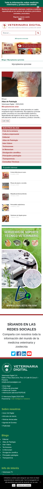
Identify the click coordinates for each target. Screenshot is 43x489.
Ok (14, 485)
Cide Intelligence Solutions (20, 395)
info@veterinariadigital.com (11, 378)
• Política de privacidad (10, 385)
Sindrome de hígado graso (18, 212)
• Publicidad (6, 422)
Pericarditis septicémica (17, 201)
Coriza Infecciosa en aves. (18, 169)
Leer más (5, 117)
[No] (40, 482)
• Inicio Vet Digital (8, 409)
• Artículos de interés (9, 413)
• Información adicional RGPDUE (13, 389)
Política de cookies (24, 485)
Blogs (4, 56)
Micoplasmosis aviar (10, 103)
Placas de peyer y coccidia (18, 179)
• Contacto (5, 475)
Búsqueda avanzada (22, 38)
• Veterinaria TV (7, 468)
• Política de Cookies (9, 387)
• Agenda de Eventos (9, 419)
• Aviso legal (6, 382)
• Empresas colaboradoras (11, 472)
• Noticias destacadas (9, 416)
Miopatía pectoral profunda (18, 190)
